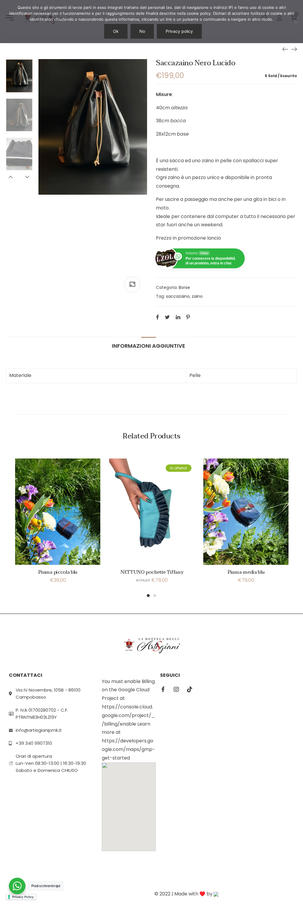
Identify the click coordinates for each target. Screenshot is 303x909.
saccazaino (178, 296)
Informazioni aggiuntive (148, 345)
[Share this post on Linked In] (178, 317)
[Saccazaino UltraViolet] (285, 49)
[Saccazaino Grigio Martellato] (294, 49)
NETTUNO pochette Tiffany (151, 572)
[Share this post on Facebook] (157, 317)
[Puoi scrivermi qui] (17, 886)
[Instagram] (176, 689)
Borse (184, 287)
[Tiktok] (190, 689)
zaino (197, 296)
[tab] (148, 343)
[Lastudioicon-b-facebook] (163, 689)
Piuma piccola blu (57, 572)
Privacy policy (179, 31)
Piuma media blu (246, 572)
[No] (296, 22)
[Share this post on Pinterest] (188, 317)
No (142, 31)
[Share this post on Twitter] (167, 317)
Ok (116, 31)
